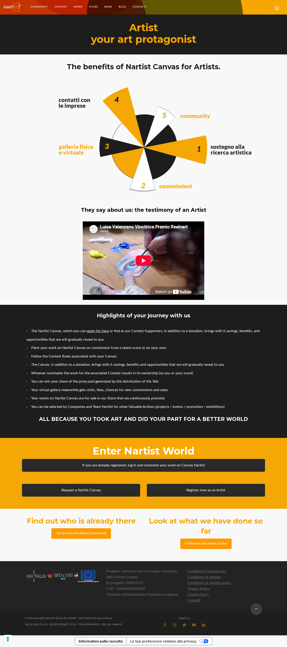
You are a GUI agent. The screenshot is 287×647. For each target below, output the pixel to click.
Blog (122, 7)
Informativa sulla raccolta (101, 641)
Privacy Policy (198, 589)
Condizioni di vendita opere (208, 583)
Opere (78, 7)
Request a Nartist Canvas (81, 490)
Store (93, 7)
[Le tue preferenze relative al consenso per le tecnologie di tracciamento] (8, 639)
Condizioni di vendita (204, 577)
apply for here (98, 331)
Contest (60, 7)
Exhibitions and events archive (206, 543)
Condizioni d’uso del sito (206, 571)
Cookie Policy (198, 594)
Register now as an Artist (205, 490)
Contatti (139, 7)
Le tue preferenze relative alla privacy (163, 641)
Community (39, 7)
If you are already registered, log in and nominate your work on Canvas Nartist (143, 465)
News (108, 7)
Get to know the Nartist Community (81, 533)
